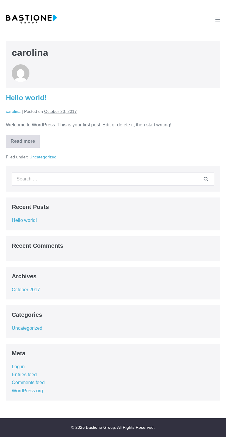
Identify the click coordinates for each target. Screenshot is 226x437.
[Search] (206, 179)
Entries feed (24, 374)
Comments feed (28, 382)
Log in (18, 366)
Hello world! (26, 98)
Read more (23, 143)
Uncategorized (42, 157)
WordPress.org (27, 390)
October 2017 (26, 289)
